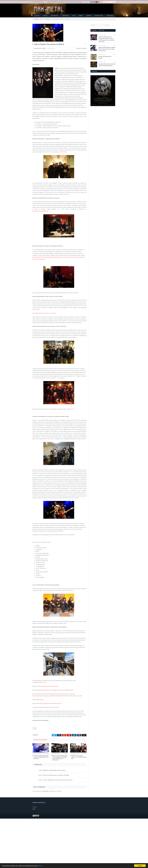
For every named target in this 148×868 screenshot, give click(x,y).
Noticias (36, 15)
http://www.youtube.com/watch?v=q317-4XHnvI (43, 312)
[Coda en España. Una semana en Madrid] (59, 33)
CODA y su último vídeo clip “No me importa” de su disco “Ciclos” (58, 778)
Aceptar (140, 866)
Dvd (74, 15)
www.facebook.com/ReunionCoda (49, 685)
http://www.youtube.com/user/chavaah (49, 705)
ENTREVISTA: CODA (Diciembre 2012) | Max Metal (54, 768)
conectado (45, 789)
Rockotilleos (99, 15)
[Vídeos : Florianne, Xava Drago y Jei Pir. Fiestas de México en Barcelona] (40, 747)
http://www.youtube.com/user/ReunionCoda (50, 702)
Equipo (34, 807)
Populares (101, 30)
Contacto (34, 805)
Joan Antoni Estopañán (39, 48)
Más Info (40, 866)
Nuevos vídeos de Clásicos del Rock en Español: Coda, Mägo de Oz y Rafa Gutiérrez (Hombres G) (59, 756)
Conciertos (65, 15)
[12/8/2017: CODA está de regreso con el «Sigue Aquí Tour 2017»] (78, 747)
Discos (45, 15)
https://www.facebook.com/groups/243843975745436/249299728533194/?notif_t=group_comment (55, 694)
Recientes (94, 30)
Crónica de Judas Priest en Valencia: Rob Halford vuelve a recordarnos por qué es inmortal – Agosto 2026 (106, 39)
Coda (34, 726)
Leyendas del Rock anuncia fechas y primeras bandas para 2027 (106, 64)
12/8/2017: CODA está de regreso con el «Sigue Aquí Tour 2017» (78, 755)
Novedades (78, 48)
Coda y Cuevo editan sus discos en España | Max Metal (56, 773)
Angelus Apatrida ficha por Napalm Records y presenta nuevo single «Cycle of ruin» (65, 2)
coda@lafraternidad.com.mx (39, 681)
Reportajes (110, 15)
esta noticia (63, 151)
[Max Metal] (48, 9)
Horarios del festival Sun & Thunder (104, 57)
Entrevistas (54, 15)
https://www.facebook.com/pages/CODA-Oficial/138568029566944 (55, 689)
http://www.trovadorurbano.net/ (40, 211)
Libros (81, 15)
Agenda (88, 15)
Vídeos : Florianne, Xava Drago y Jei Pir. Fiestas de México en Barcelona (41, 755)
